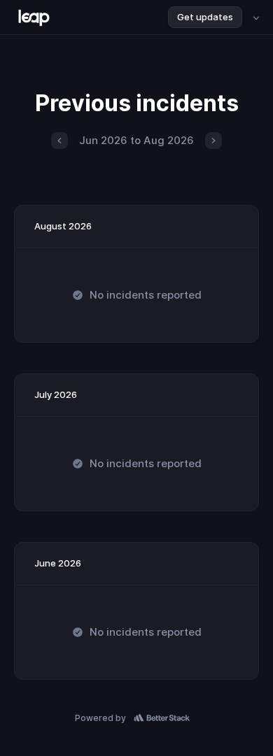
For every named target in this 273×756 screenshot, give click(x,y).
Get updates (205, 16)
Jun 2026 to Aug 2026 (136, 140)
